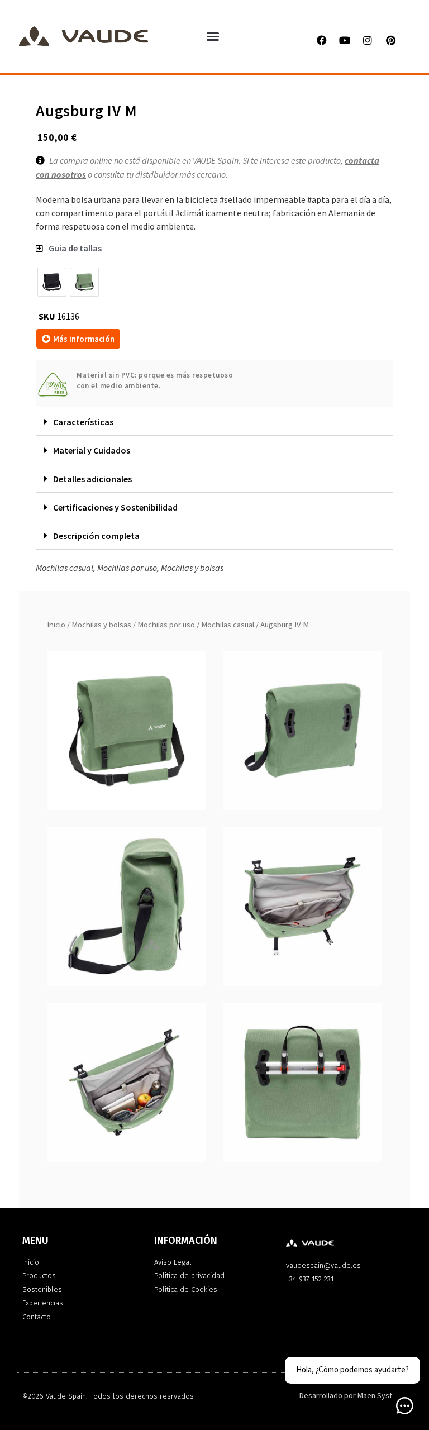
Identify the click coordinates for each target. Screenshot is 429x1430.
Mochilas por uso (166, 625)
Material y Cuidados (91, 450)
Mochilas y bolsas (101, 625)
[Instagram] (368, 40)
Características (83, 421)
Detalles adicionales (92, 478)
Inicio (56, 625)
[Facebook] (322, 40)
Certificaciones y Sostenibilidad (115, 507)
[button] (213, 36)
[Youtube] (345, 40)
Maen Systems (382, 1396)
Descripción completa (96, 535)
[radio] (52, 282)
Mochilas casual (227, 625)
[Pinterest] (390, 40)
